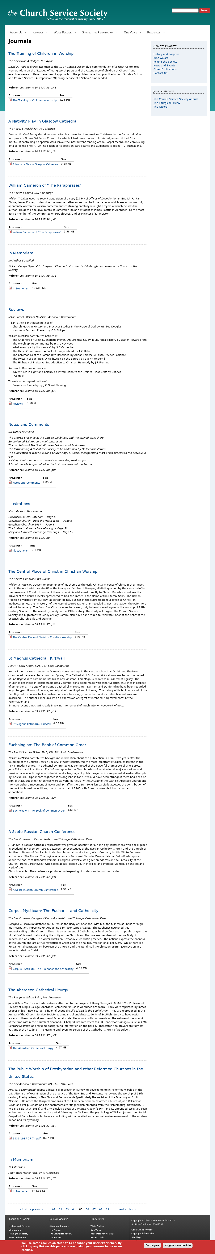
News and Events (164, 65)
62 (60, 1209)
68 (100, 1209)
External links (97, 1237)
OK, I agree (152, 1245)
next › (122, 1209)
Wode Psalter (62, 32)
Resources (153, 32)
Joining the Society (165, 61)
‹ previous (36, 1209)
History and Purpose (166, 54)
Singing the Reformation (97, 32)
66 (87, 1209)
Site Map (135, 1237)
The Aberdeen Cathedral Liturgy (38, 990)
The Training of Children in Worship (40, 53)
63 (67, 1209)
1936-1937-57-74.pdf (27, 1138)
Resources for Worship (102, 1234)
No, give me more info (178, 1245)
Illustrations (19, 504)
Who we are (160, 58)
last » (132, 1209)
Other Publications (165, 69)
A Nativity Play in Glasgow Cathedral (42, 121)
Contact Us (160, 73)
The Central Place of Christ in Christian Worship (52, 571)
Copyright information (142, 1233)
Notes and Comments (28, 424)
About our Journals (59, 1226)
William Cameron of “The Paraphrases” (45, 185)
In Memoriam (20, 253)
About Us (15, 32)
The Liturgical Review (166, 103)
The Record (160, 106)
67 (94, 1209)
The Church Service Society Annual (175, 99)
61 (53, 1209)
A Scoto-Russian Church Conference (42, 831)
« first (23, 1209)
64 (74, 1209)
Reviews (16, 309)
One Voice (129, 32)
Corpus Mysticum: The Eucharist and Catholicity (53, 910)
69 (107, 1209)
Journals (37, 32)
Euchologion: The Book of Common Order (47, 745)
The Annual (55, 1230)
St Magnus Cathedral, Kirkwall (36, 658)
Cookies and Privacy (141, 1230)
